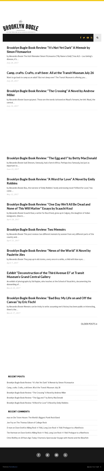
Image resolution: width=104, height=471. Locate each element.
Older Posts (88, 323)
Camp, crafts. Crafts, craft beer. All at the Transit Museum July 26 (50, 73)
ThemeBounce (13, 467)
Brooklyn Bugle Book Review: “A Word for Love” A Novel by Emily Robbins (37, 403)
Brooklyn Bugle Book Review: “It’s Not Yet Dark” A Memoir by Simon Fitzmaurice (40, 382)
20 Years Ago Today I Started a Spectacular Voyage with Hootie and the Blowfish (54, 438)
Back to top (93, 467)
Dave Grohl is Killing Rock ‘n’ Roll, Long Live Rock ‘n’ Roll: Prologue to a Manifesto (49, 427)
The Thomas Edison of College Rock (31, 422)
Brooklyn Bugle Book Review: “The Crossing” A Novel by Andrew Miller (36, 392)
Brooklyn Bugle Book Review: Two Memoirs (36, 229)
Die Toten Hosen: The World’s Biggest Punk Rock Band (36, 417)
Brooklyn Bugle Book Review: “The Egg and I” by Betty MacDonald (52, 158)
